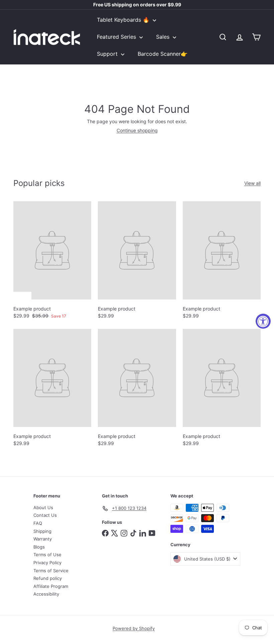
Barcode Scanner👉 (162, 53)
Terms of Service (50, 570)
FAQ (37, 523)
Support (108, 53)
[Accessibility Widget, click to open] (263, 321)
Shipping (42, 531)
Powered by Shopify (134, 628)
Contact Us (45, 515)
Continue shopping (137, 130)
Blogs (39, 547)
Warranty (42, 539)
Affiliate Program (50, 586)
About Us (43, 507)
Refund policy (47, 578)
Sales (163, 36)
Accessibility (46, 594)
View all (252, 183)
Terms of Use (47, 554)
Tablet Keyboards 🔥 (124, 19)
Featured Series (117, 36)
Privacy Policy (47, 562)
